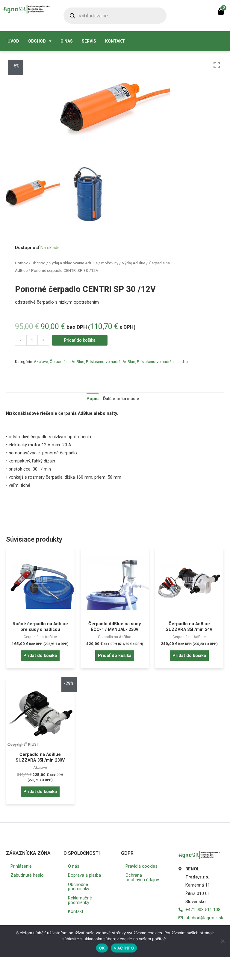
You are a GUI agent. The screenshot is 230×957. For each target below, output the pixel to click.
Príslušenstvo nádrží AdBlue (110, 361)
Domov (21, 263)
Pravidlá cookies (141, 866)
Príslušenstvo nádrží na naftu (162, 361)
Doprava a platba (84, 875)
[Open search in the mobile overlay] (115, 15)
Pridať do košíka (80, 340)
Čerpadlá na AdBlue (67, 361)
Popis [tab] (93, 398)
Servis (89, 41)
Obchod (37, 41)
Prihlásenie (21, 866)
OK (102, 948)
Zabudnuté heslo (27, 875)
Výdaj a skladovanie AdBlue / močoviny (83, 263)
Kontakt (115, 41)
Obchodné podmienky (78, 887)
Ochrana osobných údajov (142, 877)
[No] (223, 941)
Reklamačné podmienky (80, 900)
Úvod (13, 41)
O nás (66, 41)
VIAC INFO (124, 948)
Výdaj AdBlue (133, 263)
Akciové (41, 361)
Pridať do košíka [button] (40, 655)
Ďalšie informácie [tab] (121, 398)
